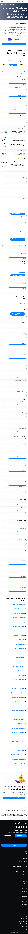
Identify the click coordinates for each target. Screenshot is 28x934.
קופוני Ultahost (23, 926)
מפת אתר (25, 858)
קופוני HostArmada (22, 921)
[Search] (4, 2)
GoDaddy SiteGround (19, 626)
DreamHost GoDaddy (18, 737)
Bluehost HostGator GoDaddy (15, 684)
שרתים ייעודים (24, 904)
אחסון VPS (24, 896)
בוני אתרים (24, 909)
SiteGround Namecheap (17, 750)
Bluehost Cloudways (19, 604)
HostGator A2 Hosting (18, 745)
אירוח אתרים (24, 886)
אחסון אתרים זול (23, 893)
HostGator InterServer (18, 701)
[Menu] (2, 2)
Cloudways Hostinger (19, 613)
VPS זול (25, 899)
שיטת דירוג (12, 4)
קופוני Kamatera (23, 918)
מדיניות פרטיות (23, 874)
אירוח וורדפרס (24, 888)
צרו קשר (25, 856)
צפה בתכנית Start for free (17, 213)
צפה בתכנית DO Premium (17, 275)
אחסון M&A (15, 845)
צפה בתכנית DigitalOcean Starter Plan (17, 239)
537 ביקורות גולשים (21, 65)
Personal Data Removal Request (20, 871)
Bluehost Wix (20, 670)
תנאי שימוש (24, 876)
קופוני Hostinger (23, 923)
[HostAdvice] (21, 2)
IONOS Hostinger (19, 648)
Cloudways (15, 23)
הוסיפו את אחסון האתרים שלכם (20, 863)
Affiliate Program (23, 861)
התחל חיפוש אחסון (13, 798)
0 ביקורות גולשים (22, 210)
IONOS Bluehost (19, 657)
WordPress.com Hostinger (17, 710)
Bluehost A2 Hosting (18, 644)
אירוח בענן (24, 901)
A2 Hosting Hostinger (18, 697)
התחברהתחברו (7, 835)
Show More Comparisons (20, 763)
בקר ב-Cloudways (14, 43)
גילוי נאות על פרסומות (5, 4)
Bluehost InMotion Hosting (17, 653)
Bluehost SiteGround (19, 630)
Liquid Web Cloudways (18, 608)
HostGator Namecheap (17, 754)
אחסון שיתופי (24, 891)
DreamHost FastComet (17, 692)
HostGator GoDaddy (19, 639)
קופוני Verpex (24, 929)
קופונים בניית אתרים (22, 916)
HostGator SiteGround (18, 688)
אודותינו (25, 853)
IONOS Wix (20, 675)
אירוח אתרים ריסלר (22, 906)
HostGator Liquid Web (18, 706)
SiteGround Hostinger (18, 759)
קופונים (18, 87)
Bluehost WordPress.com (17, 732)
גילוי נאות (25, 869)
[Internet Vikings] (4, 61)
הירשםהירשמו (20, 835)
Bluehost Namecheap (19, 617)
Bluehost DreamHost (18, 666)
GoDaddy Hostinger (18, 719)
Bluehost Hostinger (19, 635)
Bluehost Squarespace (18, 661)
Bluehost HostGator (18, 679)
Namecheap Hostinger (18, 728)
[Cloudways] (14, 39)
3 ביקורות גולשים (4, 65)
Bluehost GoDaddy (19, 622)
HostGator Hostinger (18, 715)
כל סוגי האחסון (24, 883)
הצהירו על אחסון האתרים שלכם (20, 866)
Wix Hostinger (20, 723)
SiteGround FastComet (17, 741)
